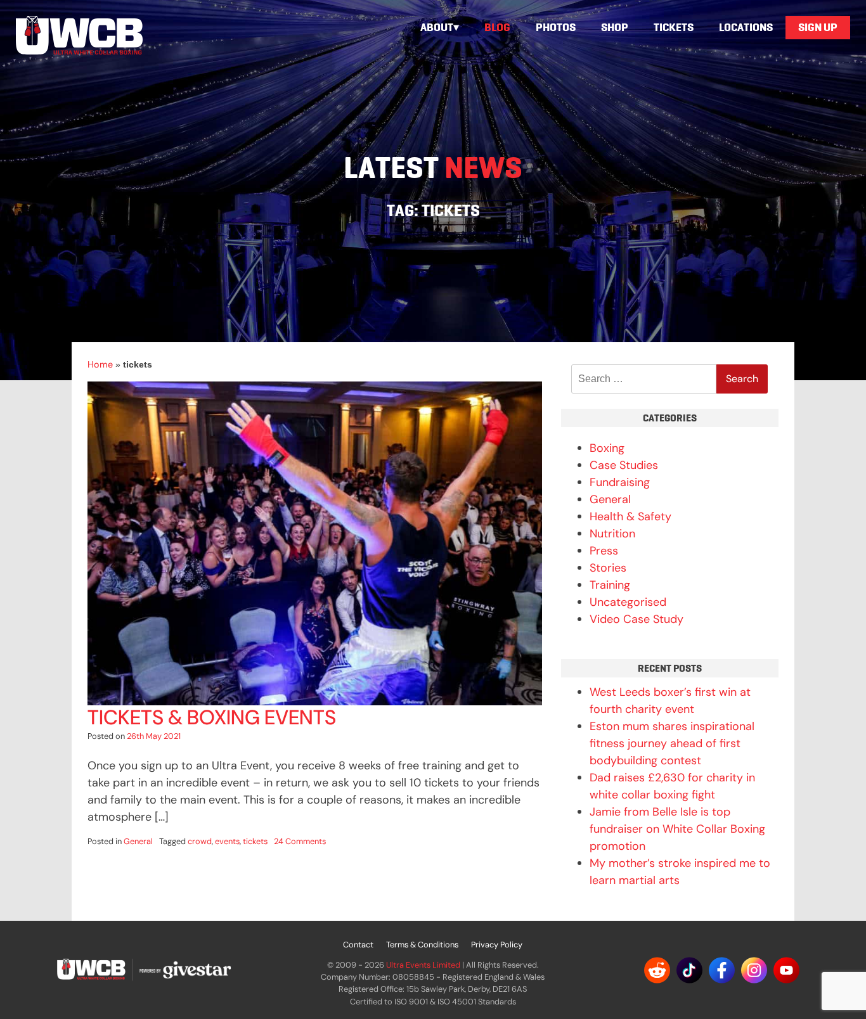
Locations (746, 27)
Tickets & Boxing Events (211, 717)
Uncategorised (628, 602)
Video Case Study (636, 619)
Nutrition (612, 533)
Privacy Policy (496, 944)
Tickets (674, 27)
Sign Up (817, 27)
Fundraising (620, 482)
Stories (608, 567)
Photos (556, 27)
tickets (255, 841)
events (227, 841)
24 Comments (300, 841)
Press (604, 550)
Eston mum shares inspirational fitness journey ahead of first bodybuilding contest (672, 743)
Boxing (607, 448)
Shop (614, 27)
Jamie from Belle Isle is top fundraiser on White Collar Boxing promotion (677, 829)
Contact (358, 944)
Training (610, 585)
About (436, 27)
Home (100, 364)
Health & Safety (630, 516)
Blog (497, 27)
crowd (200, 841)
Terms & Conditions (422, 944)
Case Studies (624, 465)
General (138, 841)
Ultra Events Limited (423, 964)
